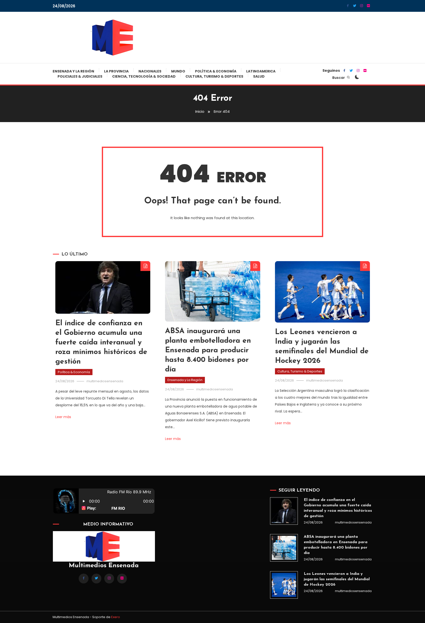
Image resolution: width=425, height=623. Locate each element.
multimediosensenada (105, 381)
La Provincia (116, 71)
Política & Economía (215, 71)
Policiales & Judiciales (80, 76)
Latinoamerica (260, 71)
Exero (115, 617)
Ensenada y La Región (73, 71)
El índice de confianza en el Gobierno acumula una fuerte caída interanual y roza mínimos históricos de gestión (101, 343)
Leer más (63, 416)
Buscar (339, 77)
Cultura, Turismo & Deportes (214, 76)
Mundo (178, 71)
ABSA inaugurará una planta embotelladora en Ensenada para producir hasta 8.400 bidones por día (208, 350)
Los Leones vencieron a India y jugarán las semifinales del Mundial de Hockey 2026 (337, 579)
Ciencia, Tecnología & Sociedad (144, 76)
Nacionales (149, 71)
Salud (259, 76)
